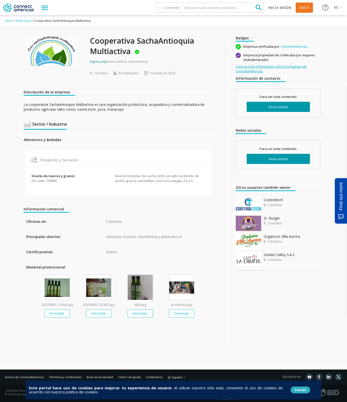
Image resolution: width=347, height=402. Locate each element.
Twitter (338, 376)
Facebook (319, 376)
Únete (304, 8)
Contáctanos (154, 377)
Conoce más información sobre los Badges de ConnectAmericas (271, 68)
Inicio (9, 21)
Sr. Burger (272, 218)
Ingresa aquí (99, 61)
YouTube (309, 376)
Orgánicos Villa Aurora (282, 236)
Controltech (273, 199)
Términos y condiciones (65, 377)
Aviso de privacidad (100, 377)
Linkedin (328, 376)
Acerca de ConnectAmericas (24, 377)
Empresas (23, 21)
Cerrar (300, 390)
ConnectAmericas (294, 46)
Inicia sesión (278, 107)
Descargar (57, 313)
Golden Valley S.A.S (279, 254)
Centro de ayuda (129, 377)
